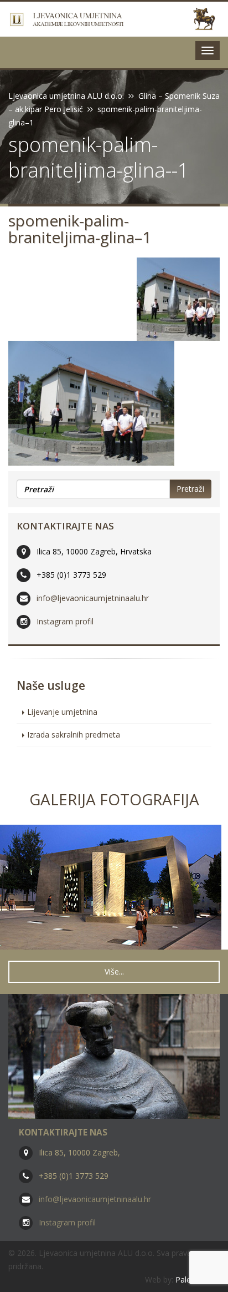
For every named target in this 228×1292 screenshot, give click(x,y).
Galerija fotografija (114, 799)
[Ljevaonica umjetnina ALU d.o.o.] (114, 19)
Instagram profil (65, 621)
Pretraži (190, 488)
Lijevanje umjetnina (62, 711)
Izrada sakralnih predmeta (73, 734)
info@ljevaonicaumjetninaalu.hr (93, 598)
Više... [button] (114, 971)
